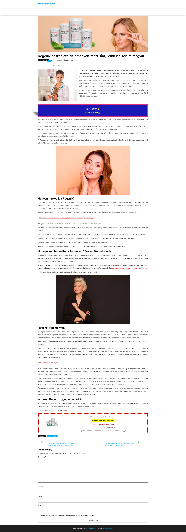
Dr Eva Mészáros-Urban (64, 60)
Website (41, 506)
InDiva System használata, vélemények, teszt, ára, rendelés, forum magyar (63, 444)
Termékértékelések (47, 3)
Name (40, 487)
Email (40, 496)
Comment (42, 457)
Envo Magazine (107, 529)
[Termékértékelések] (38, 12)
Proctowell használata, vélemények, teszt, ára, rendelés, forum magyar (119, 444)
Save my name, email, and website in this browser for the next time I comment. (67, 515)
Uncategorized (52, 436)
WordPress (92, 529)
